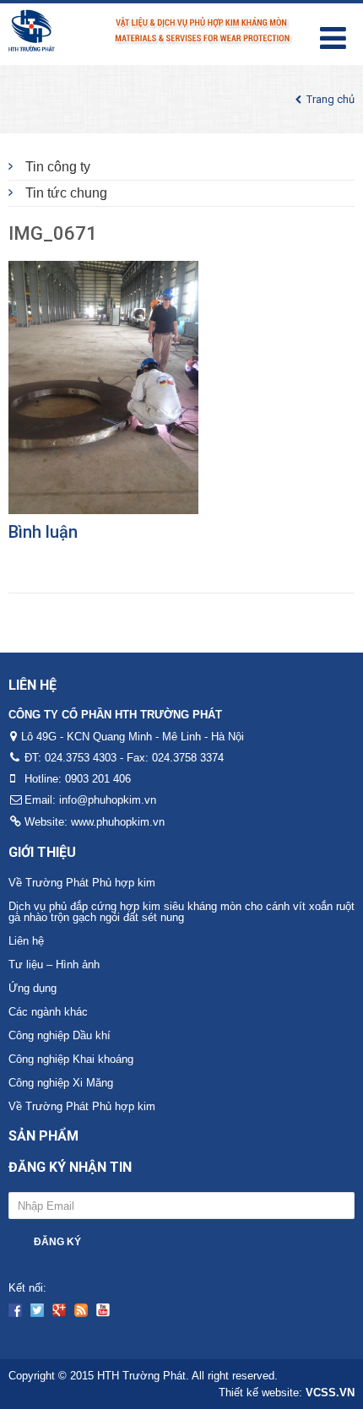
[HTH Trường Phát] (151, 28)
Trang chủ (330, 99)
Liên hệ (26, 941)
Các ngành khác (48, 1011)
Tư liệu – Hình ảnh (54, 964)
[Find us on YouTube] (103, 1310)
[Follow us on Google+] (59, 1310)
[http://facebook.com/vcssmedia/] (15, 1310)
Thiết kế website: (287, 1392)
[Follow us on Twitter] (37, 1310)
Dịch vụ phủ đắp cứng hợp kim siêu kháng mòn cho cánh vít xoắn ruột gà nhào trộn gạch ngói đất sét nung (181, 912)
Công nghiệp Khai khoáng (70, 1059)
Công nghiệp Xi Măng (60, 1082)
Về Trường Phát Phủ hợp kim (81, 882)
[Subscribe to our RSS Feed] (81, 1310)
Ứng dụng (32, 988)
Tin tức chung (66, 193)
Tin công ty (57, 167)
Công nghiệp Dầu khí (59, 1035)
